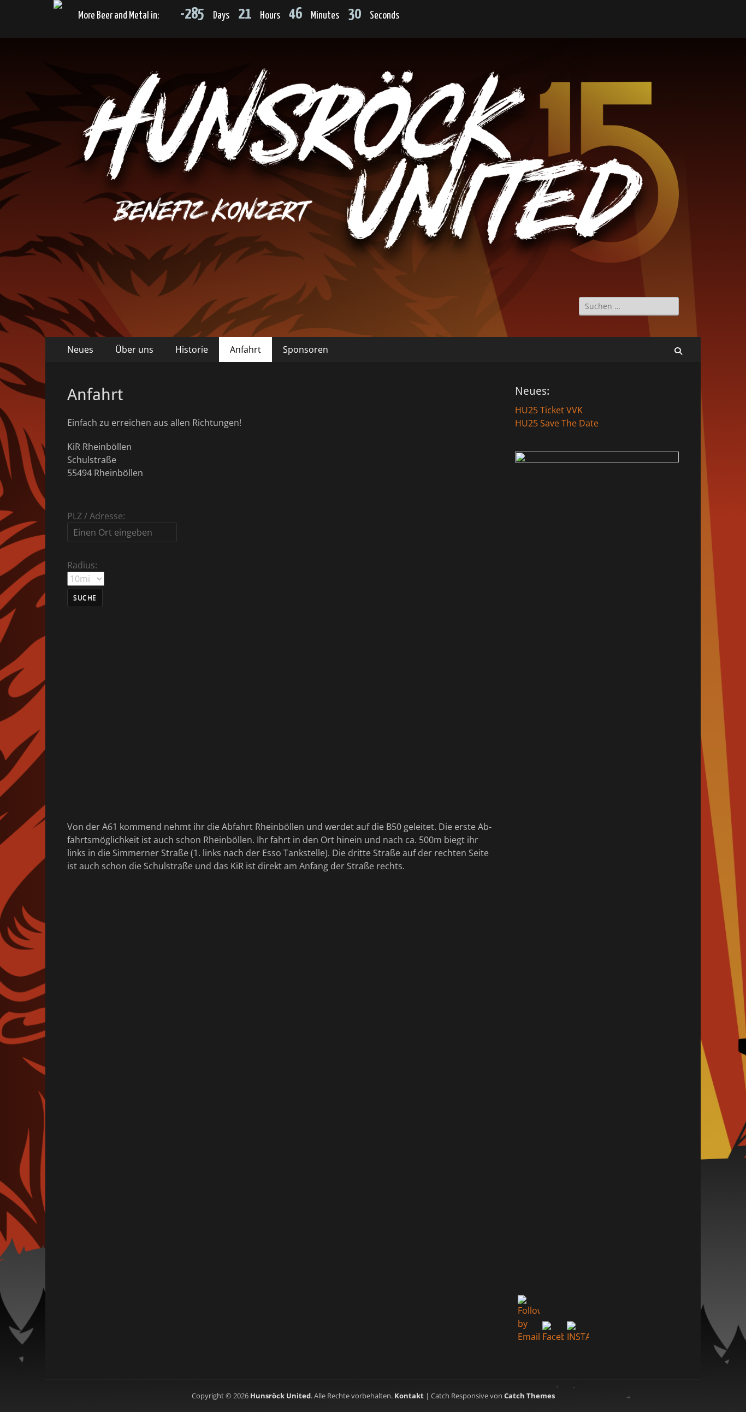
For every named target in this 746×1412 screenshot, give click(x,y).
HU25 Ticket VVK (549, 410)
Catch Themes (529, 1396)
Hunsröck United (280, 1396)
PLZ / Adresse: (96, 516)
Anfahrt (245, 349)
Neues (80, 349)
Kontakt (409, 1396)
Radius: (82, 565)
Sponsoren (305, 349)
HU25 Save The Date (557, 423)
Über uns (134, 349)
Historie (191, 349)
